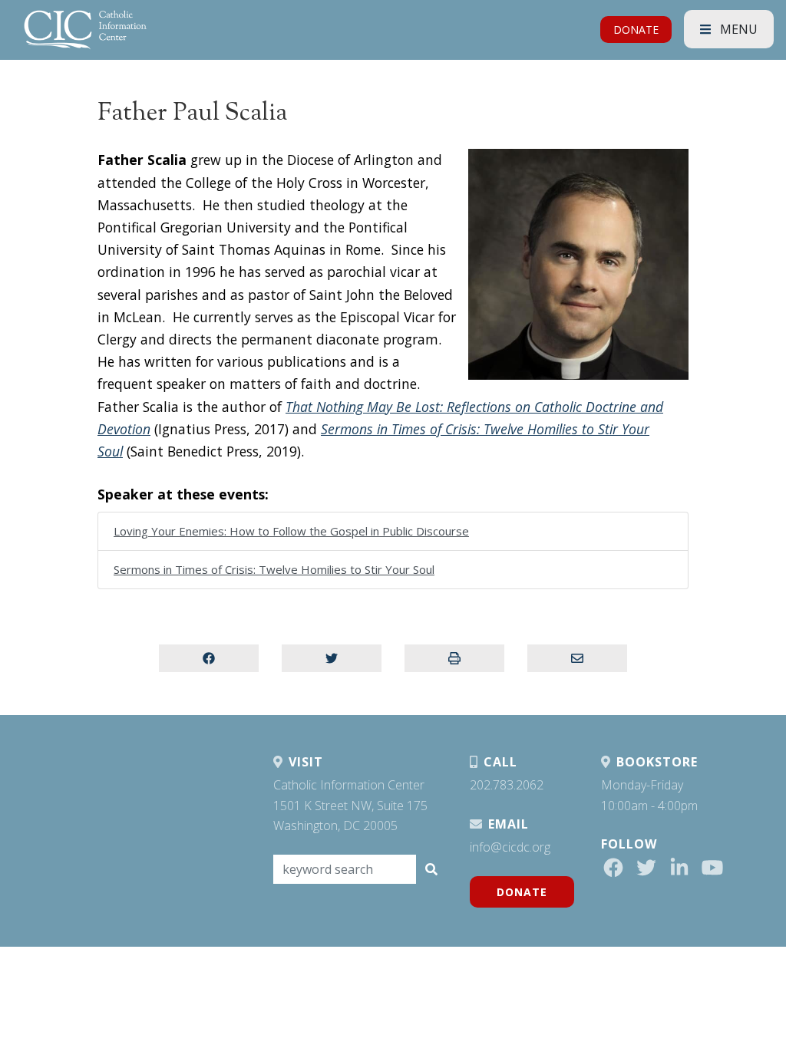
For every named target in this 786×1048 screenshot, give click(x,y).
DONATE (636, 29)
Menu (737, 29)
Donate (522, 892)
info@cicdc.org (510, 847)
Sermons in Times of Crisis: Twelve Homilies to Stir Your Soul (274, 569)
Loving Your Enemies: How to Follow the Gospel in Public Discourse (291, 531)
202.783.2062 (506, 784)
